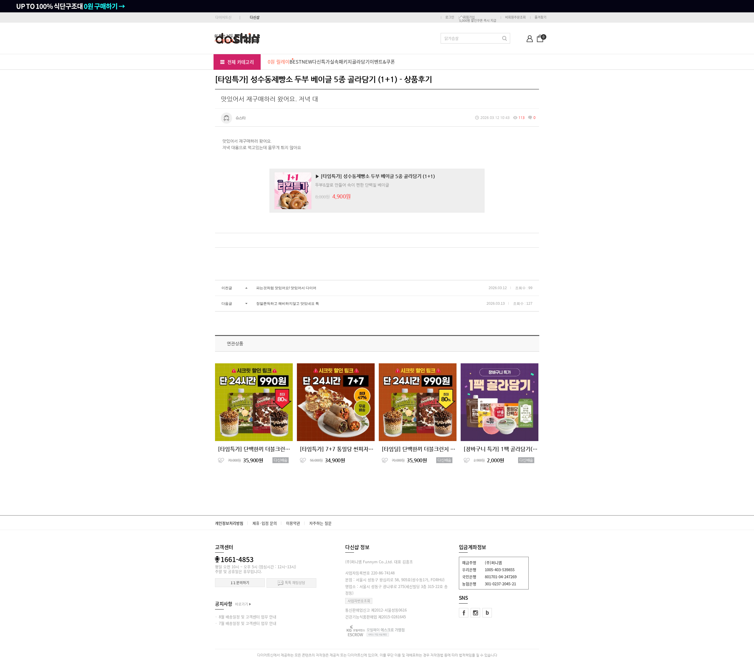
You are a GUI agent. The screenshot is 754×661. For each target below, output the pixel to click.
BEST (296, 61)
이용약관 (293, 523)
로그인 (449, 17)
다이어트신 (223, 17)
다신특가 (321, 61)
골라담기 (361, 61)
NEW (307, 61)
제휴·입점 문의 (264, 523)
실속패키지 (341, 61)
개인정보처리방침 (229, 523)
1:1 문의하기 (240, 582)
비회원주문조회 (515, 17)
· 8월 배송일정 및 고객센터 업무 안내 (245, 616)
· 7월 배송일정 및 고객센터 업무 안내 (245, 623)
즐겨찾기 (540, 17)
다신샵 (254, 17)
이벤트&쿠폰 (382, 61)
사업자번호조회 (359, 601)
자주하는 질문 (320, 523)
